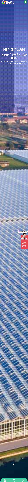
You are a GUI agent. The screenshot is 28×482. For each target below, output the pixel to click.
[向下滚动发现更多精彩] (14, 464)
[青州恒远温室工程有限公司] (7, 2)
